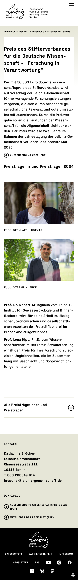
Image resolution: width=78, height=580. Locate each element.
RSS (37, 562)
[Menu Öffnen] (71, 4)
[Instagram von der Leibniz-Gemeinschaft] (59, 563)
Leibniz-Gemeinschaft (16, 32)
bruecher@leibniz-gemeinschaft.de (33, 481)
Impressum (66, 553)
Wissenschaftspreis (58, 32)
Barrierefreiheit (40, 553)
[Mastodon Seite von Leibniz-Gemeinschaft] (52, 571)
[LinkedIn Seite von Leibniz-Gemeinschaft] (32, 571)
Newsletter (20, 562)
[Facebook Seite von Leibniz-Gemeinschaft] (70, 563)
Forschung (38, 32)
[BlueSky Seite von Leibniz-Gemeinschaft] (42, 571)
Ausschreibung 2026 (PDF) (28, 155)
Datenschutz (13, 553)
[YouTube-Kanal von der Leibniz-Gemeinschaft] (48, 562)
